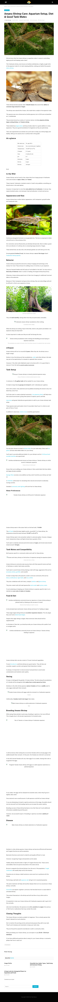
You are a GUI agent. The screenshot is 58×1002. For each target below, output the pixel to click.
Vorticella (8, 889)
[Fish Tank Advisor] (29, 2)
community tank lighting (18, 486)
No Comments (34, 20)
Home (5, 6)
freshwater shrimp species (13, 255)
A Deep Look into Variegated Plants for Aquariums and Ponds (15, 972)
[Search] (52, 2)
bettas (13, 572)
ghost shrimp (42, 581)
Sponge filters (10, 475)
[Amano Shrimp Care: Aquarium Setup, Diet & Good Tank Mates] (29, 39)
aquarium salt (25, 880)
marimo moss (23, 412)
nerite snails (33, 585)
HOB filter (10, 480)
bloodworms (13, 664)
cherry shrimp (10, 68)
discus (8, 577)
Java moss (9, 400)
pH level (11, 531)
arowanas (8, 572)
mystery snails (43, 585)
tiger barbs (20, 577)
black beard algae (20, 614)
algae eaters (19, 126)
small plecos (13, 577)
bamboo (34, 581)
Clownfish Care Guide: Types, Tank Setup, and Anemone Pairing (41, 964)
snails (34, 357)
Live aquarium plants (37, 394)
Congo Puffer (8, 963)
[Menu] (6, 2)
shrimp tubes (27, 448)
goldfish (18, 572)
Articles (7, 10)
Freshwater (7, 944)
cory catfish (29, 577)
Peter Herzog (8, 20)
